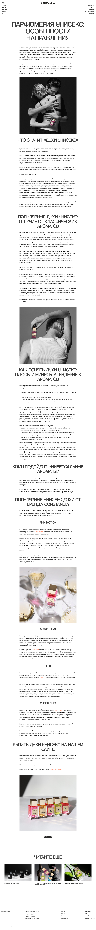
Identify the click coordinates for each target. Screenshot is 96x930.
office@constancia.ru (33, 911)
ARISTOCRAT (35, 650)
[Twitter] (51, 837)
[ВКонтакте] (47, 837)
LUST (41, 677)
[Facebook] (45, 837)
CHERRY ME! (58, 710)
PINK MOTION (39, 532)
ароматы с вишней (56, 769)
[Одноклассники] (49, 837)
